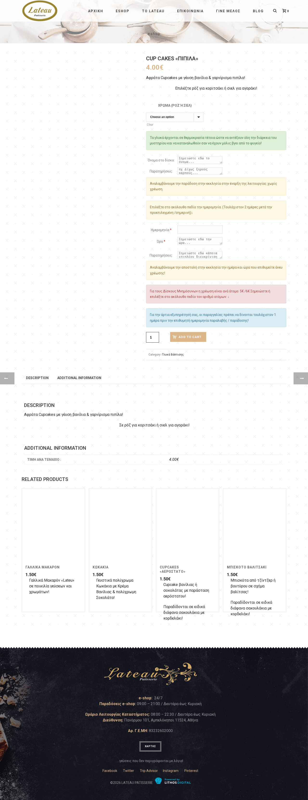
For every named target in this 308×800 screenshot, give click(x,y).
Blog (258, 11)
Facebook (110, 771)
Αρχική (95, 11)
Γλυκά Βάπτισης (173, 354)
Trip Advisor (149, 771)
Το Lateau (153, 11)
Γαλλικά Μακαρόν (43, 567)
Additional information (79, 378)
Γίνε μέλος (228, 11)
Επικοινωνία (190, 11)
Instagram (171, 771)
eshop (122, 11)
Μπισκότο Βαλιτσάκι (247, 567)
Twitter (128, 771)
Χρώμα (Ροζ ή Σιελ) (175, 105)
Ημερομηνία (161, 230)
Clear (150, 124)
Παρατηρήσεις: (161, 171)
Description (37, 378)
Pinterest (191, 771)
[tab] (37, 378)
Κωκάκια (101, 567)
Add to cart (190, 337)
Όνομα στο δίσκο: (161, 160)
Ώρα (161, 241)
